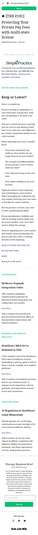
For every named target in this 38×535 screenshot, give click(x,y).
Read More (6, 308)
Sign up (19, 8)
